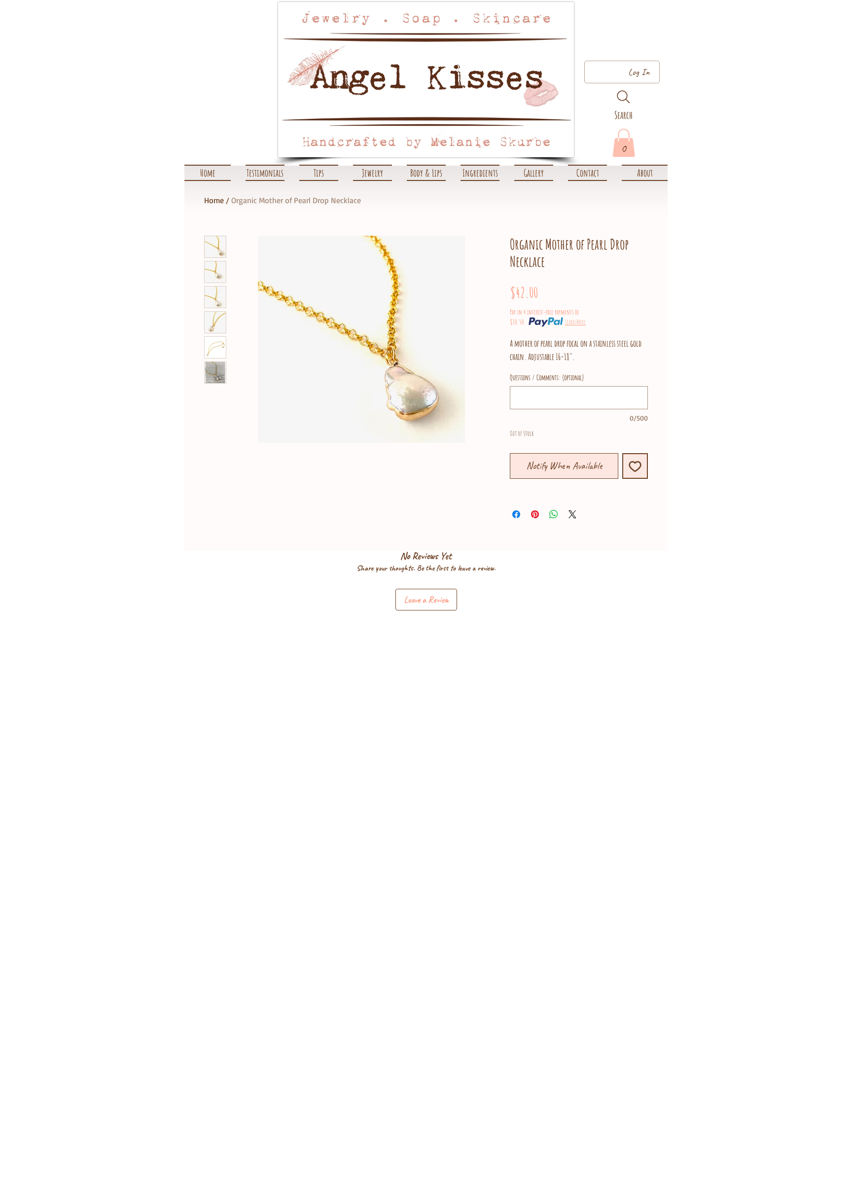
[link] (624, 143)
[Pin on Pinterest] (535, 514)
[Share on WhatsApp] (554, 514)
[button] (372, 173)
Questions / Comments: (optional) (547, 377)
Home (214, 200)
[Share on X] (572, 514)
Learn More (575, 322)
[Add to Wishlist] (635, 466)
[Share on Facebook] (516, 514)
